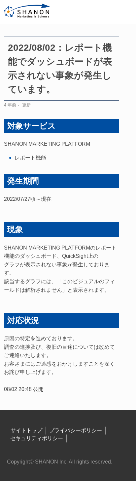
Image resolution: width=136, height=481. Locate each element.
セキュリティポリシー (36, 438)
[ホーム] (27, 12)
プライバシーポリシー (75, 430)
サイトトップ (26, 430)
